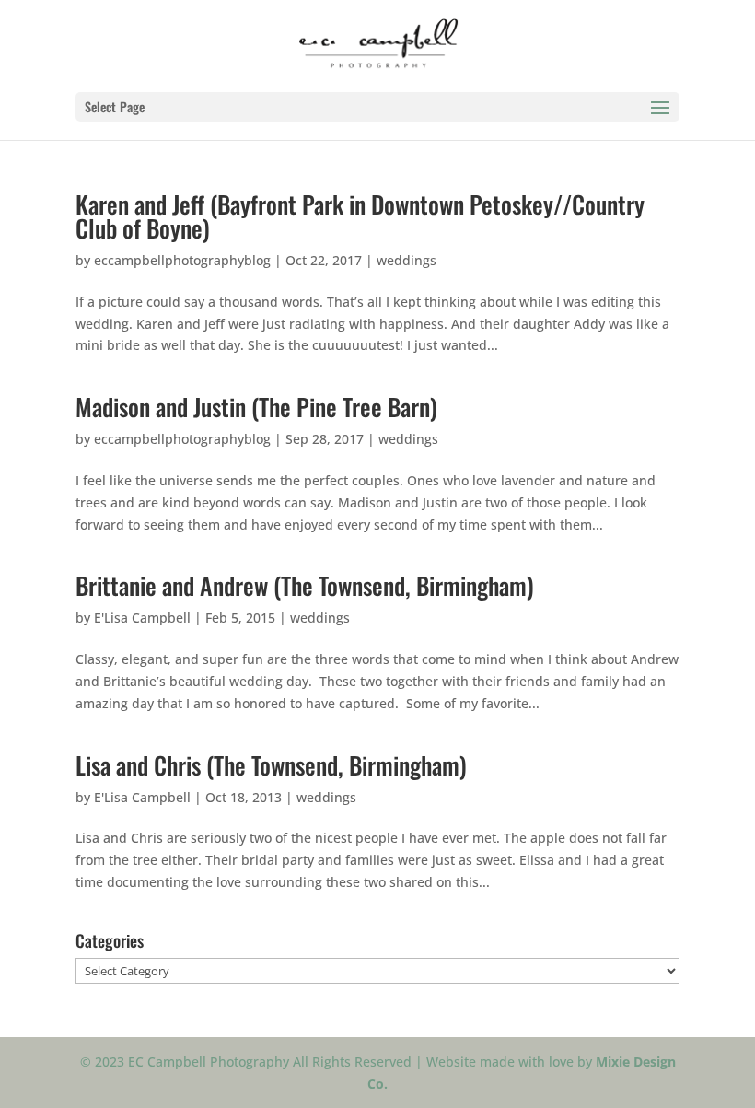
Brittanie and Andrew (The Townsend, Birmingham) (305, 585)
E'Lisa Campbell (142, 617)
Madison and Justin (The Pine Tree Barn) (256, 407)
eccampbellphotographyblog (182, 260)
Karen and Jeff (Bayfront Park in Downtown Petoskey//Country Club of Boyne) (360, 216)
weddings (406, 260)
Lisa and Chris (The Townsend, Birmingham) (271, 765)
